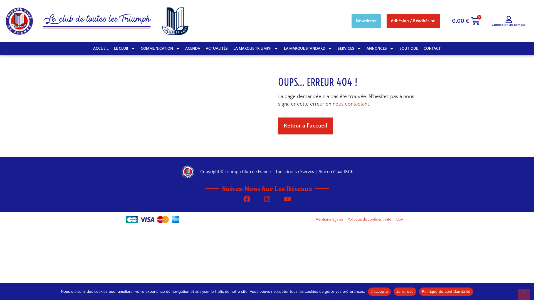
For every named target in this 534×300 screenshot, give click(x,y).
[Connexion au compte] (508, 19)
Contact (432, 48)
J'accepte (379, 291)
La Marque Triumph (252, 48)
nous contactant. (351, 104)
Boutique (408, 48)
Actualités (217, 48)
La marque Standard (304, 48)
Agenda (192, 48)
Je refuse (405, 291)
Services (346, 48)
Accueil (100, 48)
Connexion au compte (509, 25)
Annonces (377, 48)
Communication (157, 48)
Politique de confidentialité (446, 291)
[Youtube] (287, 199)
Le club (121, 48)
